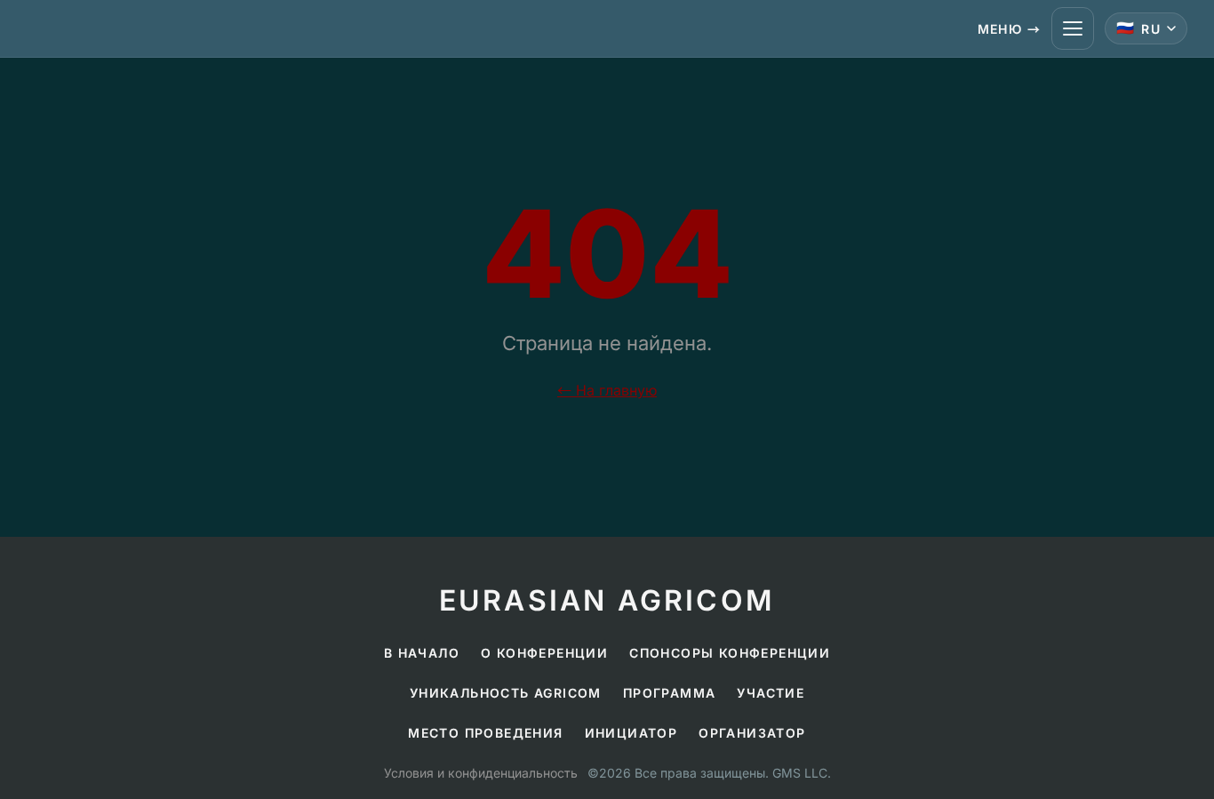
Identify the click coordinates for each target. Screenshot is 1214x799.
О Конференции (544, 652)
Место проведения (485, 732)
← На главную (607, 390)
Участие (770, 692)
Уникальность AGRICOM (506, 692)
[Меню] (1072, 28)
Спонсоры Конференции (729, 652)
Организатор (752, 732)
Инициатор (631, 732)
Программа (669, 692)
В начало (421, 652)
